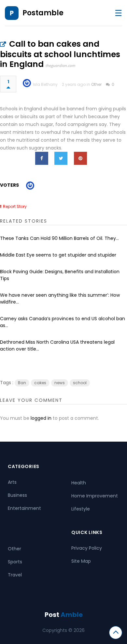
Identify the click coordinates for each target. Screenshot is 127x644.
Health (78, 482)
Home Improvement (94, 496)
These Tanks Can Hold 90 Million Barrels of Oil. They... (59, 238)
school (80, 382)
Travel (15, 575)
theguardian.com (60, 65)
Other (96, 84)
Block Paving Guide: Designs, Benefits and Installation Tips (60, 275)
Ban (22, 382)
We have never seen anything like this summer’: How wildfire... (60, 298)
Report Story (15, 206)
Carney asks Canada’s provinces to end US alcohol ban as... (62, 322)
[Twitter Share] (60, 158)
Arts (12, 482)
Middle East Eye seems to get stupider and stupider (58, 255)
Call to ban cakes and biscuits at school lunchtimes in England (60, 54)
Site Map (81, 561)
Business (17, 495)
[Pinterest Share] (80, 158)
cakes (40, 382)
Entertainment (24, 508)
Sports (15, 561)
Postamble (43, 13)
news (59, 382)
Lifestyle (80, 509)
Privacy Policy (86, 548)
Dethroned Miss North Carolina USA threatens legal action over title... (57, 345)
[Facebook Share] (41, 158)
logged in (41, 418)
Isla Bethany (45, 84)
